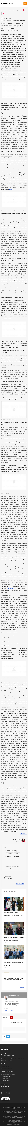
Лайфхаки (16, 856)
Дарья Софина (16, 839)
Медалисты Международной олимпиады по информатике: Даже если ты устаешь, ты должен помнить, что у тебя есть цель (14, 914)
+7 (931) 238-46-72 (5, 1078)
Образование (5, 1066)
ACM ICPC (17, 853)
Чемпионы (9, 856)
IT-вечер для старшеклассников (10, 879)
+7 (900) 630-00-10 (5, 1076)
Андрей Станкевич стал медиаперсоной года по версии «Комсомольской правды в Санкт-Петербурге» (14, 939)
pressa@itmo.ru (5, 1086)
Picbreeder (11, 588)
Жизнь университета (7, 1071)
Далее (22, 987)
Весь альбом (20, 883)
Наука (3, 1063)
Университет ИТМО (16, 1022)
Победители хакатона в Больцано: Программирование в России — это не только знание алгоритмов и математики (13, 963)
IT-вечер (8, 859)
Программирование (11, 850)
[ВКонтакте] (3, 13)
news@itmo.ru (12, 1011)
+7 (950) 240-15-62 (5, 1080)
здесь (11, 189)
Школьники (9, 853)
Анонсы (6, 975)
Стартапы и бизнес (6, 1069)
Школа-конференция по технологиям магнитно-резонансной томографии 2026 (13, 979)
